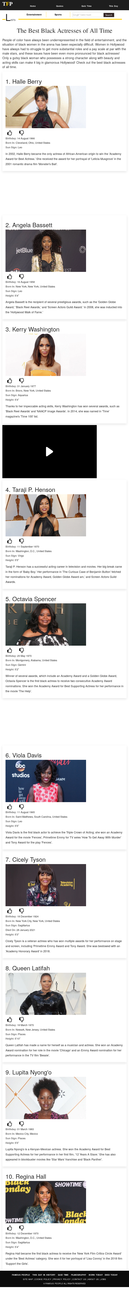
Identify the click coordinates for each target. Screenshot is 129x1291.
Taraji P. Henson (33, 489)
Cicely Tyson (29, 859)
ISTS (10, 20)
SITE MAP (28, 1279)
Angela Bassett (32, 224)
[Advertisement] (64, 193)
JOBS (103, 1279)
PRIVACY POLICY (62, 1279)
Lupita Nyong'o (32, 1072)
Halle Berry (27, 81)
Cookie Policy (43, 1279)
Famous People (54, 1283)
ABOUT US (94, 1279)
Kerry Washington (35, 329)
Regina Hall (31, 1176)
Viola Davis (27, 755)
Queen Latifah (31, 967)
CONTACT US (80, 1279)
